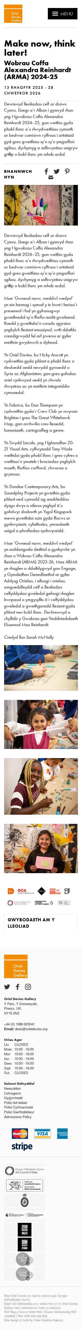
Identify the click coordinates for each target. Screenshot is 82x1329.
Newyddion (12, 1088)
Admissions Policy (18, 1116)
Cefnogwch (12, 1093)
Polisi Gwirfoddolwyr (19, 1111)
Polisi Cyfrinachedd (18, 1107)
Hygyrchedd (13, 1097)
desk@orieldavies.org (31, 1028)
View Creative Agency (48, 1320)
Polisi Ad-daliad (15, 1102)
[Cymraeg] (13, 14)
